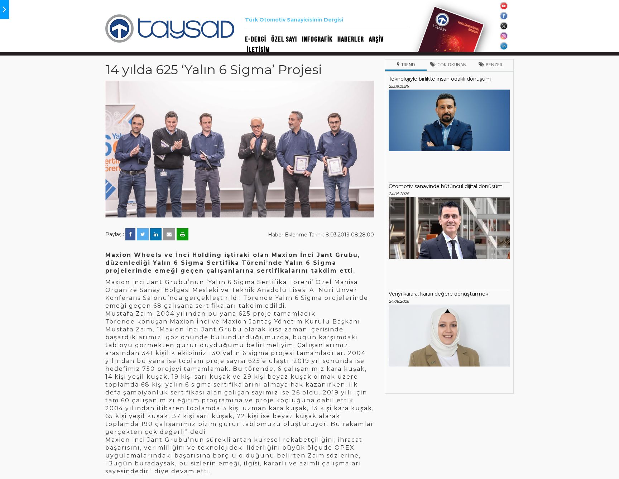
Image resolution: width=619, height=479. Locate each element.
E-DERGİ (255, 39)
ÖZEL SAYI (284, 39)
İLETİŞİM (258, 49)
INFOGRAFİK (317, 39)
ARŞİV (376, 39)
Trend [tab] (408, 64)
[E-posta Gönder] (169, 234)
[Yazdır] (182, 234)
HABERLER (350, 39)
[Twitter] (143, 234)
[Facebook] (130, 234)
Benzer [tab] (494, 64)
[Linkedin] (156, 234)
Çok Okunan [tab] (451, 64)
